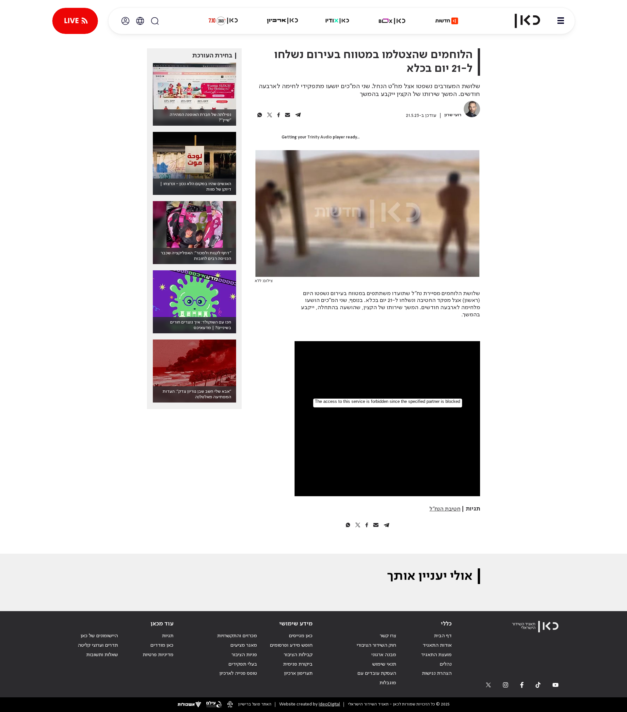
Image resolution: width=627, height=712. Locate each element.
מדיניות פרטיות (158, 654)
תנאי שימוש (384, 664)
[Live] (75, 21)
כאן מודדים (161, 645)
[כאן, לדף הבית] (522, 20)
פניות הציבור (244, 654)
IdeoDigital (329, 704)
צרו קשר (388, 636)
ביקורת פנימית (298, 664)
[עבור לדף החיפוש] (154, 20)
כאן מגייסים (301, 636)
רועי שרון (452, 115)
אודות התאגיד (437, 645)
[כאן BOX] (392, 21)
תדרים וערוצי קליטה (98, 645)
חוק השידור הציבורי (376, 645)
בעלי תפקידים (242, 664)
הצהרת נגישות (437, 673)
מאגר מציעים (243, 645)
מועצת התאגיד (436, 654)
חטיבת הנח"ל (444, 509)
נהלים (446, 664)
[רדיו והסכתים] (337, 21)
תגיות (167, 636)
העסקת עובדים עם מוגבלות (376, 678)
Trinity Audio (319, 137)
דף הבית (443, 636)
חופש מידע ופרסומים (291, 645)
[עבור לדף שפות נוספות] (140, 20)
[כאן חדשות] (446, 21)
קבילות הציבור (298, 654)
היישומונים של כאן (99, 636)
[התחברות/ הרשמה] (125, 20)
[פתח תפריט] (561, 21)
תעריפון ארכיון (298, 673)
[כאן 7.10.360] (223, 21)
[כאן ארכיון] (282, 21)
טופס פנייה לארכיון (238, 673)
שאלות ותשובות (102, 654)
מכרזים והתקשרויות (237, 636)
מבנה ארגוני (383, 654)
